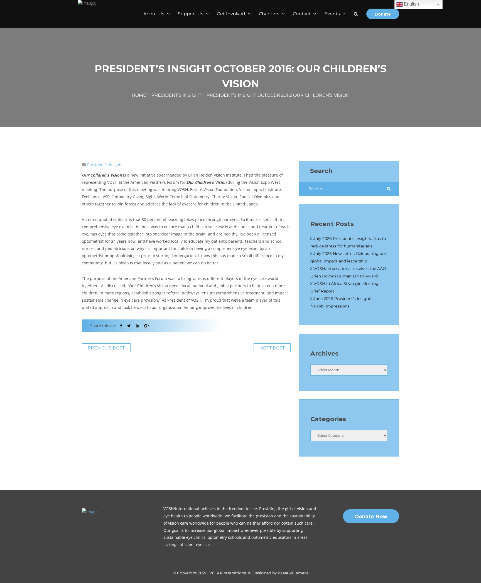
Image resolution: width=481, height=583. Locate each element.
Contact (302, 13)
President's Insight (176, 95)
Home (139, 95)
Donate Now (371, 516)
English (411, 4)
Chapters (269, 13)
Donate (383, 14)
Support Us (191, 13)
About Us (154, 13)
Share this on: (103, 325)
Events (332, 13)
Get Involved (231, 13)
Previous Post (106, 348)
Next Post (272, 348)
